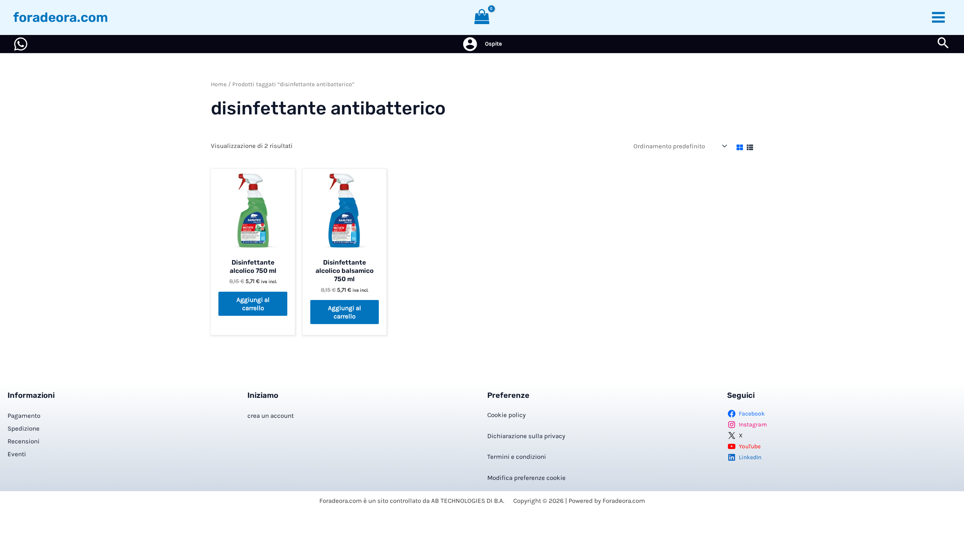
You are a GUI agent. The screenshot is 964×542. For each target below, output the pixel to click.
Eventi (17, 454)
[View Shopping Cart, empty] (482, 17)
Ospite (493, 43)
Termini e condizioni (516, 456)
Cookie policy (506, 415)
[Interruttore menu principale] (938, 17)
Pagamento (24, 415)
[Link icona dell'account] (469, 44)
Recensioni (24, 441)
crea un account (270, 415)
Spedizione (24, 428)
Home (219, 84)
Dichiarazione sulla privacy (526, 436)
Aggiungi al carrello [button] (253, 304)
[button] (943, 44)
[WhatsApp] (20, 44)
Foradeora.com (60, 17)
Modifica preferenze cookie (526, 477)
